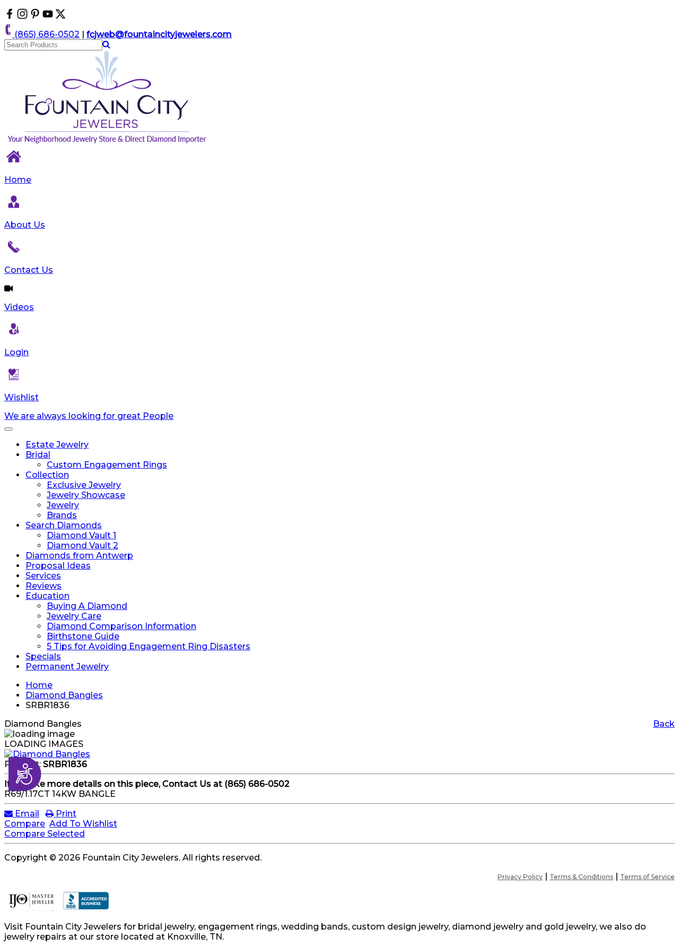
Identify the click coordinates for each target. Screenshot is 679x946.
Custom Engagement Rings (107, 465)
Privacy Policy (520, 877)
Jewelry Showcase (86, 495)
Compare (24, 824)
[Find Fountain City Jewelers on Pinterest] (35, 16)
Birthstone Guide (83, 636)
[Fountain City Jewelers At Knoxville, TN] (107, 143)
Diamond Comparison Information (121, 626)
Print (65, 814)
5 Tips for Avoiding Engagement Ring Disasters (148, 646)
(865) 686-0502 (46, 34)
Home (17, 180)
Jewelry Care (74, 616)
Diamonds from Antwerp (79, 556)
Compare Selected (44, 834)
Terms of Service (647, 877)
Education (47, 596)
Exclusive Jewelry (84, 485)
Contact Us (28, 270)
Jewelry (63, 505)
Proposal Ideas (58, 566)
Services (43, 576)
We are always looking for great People (88, 416)
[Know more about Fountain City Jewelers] (47, 16)
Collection (47, 475)
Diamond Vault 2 (82, 545)
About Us (24, 225)
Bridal (37, 455)
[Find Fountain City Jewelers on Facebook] (9, 16)
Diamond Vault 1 (81, 535)
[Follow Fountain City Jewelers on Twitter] (60, 16)
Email (26, 814)
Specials (43, 656)
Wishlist (21, 397)
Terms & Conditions (581, 877)
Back (664, 724)
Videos (19, 307)
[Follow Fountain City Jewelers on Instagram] (22, 16)
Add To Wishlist (83, 824)
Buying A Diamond (87, 606)
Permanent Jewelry (67, 666)
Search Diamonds (63, 525)
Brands (62, 515)
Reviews (43, 586)
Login (16, 352)
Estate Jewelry (57, 445)
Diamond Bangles (64, 695)
